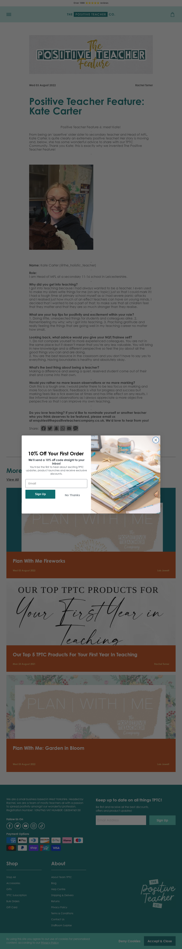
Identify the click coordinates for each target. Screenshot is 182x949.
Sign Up (40, 494)
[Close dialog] (156, 440)
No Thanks (72, 495)
